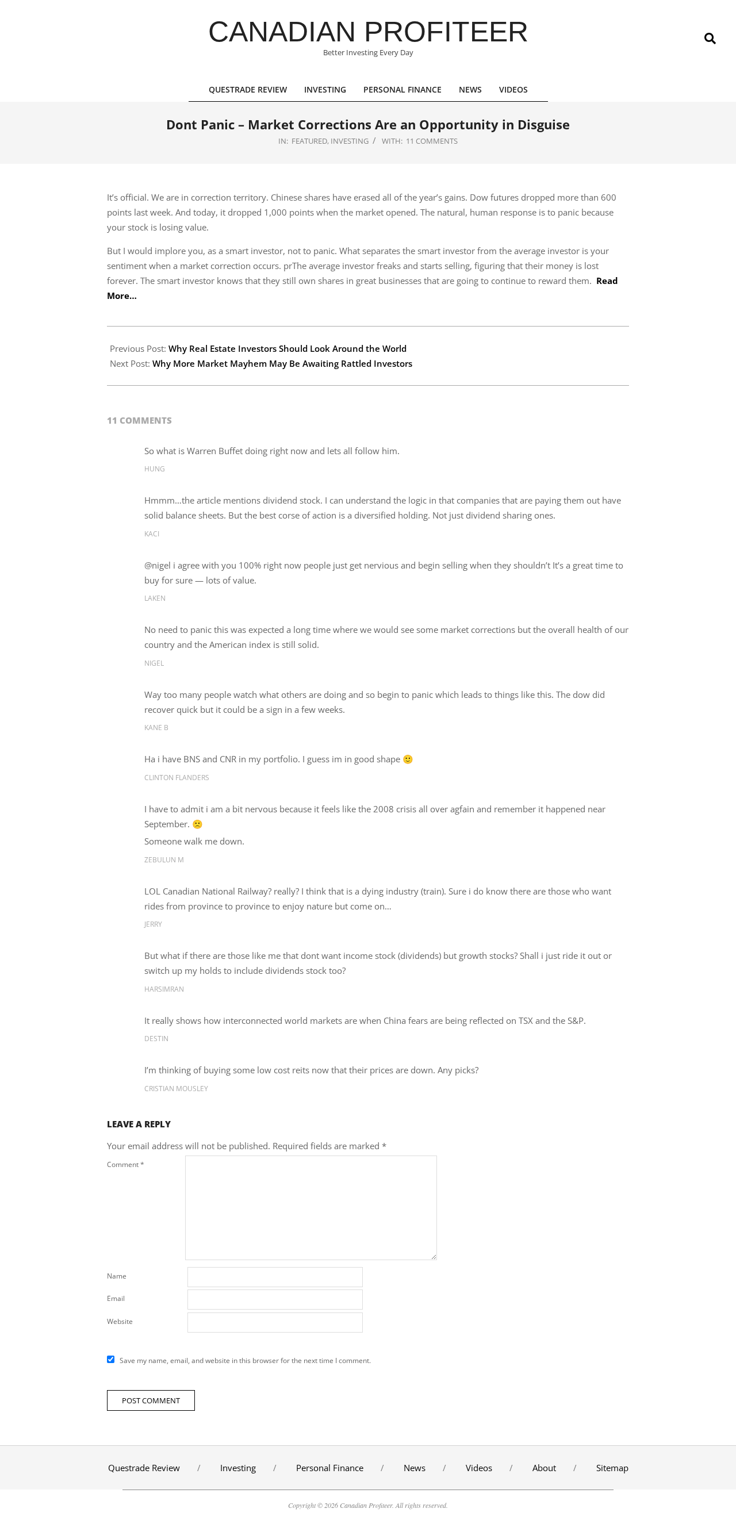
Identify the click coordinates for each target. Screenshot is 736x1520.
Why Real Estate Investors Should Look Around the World (287, 348)
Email (116, 1298)
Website (120, 1321)
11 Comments (432, 141)
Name (116, 1276)
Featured (309, 141)
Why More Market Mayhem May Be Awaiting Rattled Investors (282, 363)
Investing (350, 141)
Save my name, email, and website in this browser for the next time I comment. (245, 1360)
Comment (125, 1164)
